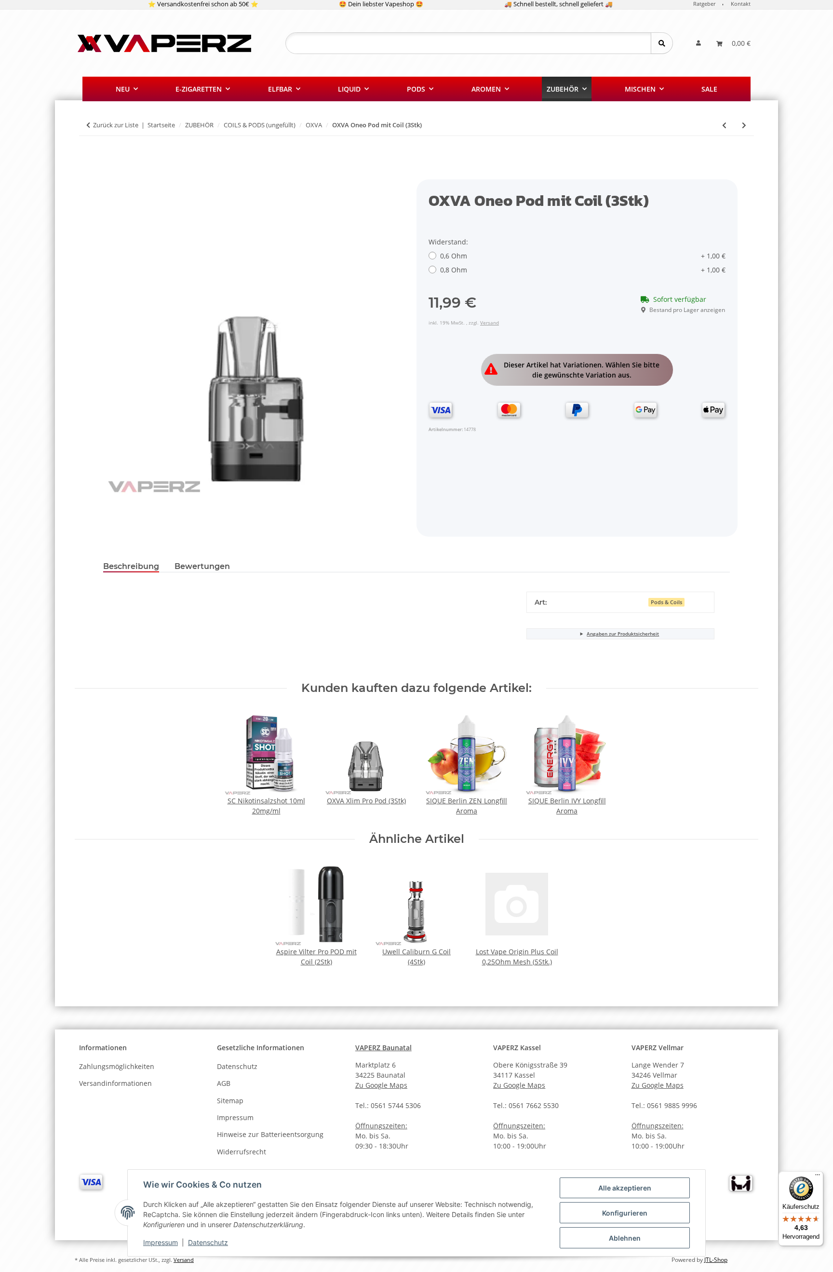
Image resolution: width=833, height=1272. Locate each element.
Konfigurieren (624, 1213)
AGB (223, 1083)
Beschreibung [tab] (131, 566)
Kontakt (741, 3)
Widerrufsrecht (241, 1151)
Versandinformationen (115, 1083)
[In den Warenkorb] (111, 174)
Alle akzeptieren (624, 1188)
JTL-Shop (715, 1260)
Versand (489, 322)
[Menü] (817, 1177)
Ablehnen (625, 1238)
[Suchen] (661, 43)
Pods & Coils (666, 602)
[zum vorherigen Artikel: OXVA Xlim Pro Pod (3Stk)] (724, 125)
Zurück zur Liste (115, 125)
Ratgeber (704, 3)
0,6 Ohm (583, 255)
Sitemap (230, 1100)
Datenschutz (208, 1242)
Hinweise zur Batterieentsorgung (270, 1134)
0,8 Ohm (583, 269)
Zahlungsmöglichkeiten (116, 1066)
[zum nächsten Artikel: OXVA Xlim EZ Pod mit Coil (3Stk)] (744, 125)
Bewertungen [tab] (202, 566)
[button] (698, 43)
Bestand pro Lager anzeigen (687, 310)
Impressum (160, 1242)
